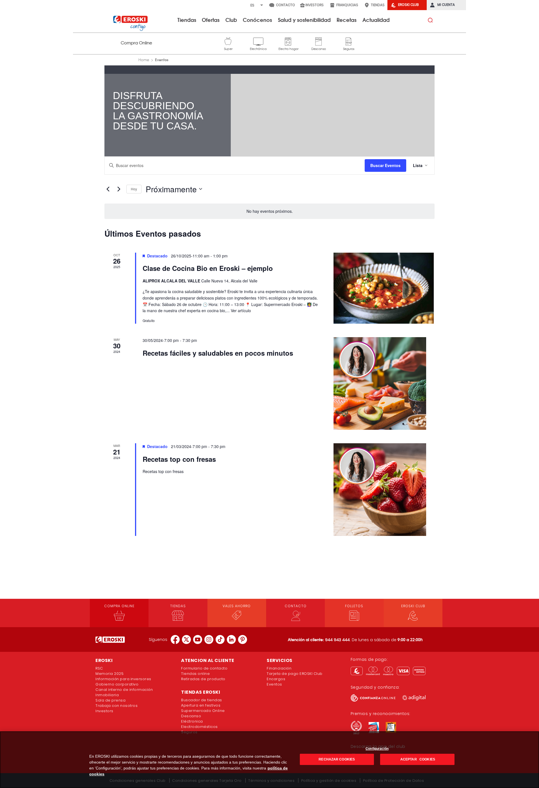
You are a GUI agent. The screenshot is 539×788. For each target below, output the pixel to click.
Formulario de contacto (204, 668)
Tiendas (186, 19)
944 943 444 (337, 640)
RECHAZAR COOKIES (337, 759)
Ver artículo (241, 310)
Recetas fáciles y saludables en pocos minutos (218, 353)
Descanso (318, 41)
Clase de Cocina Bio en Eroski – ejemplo (208, 268)
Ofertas (211, 19)
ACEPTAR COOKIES (417, 759)
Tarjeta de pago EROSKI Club (295, 673)
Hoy (134, 188)
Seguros (349, 41)
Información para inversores (123, 679)
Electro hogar (288, 41)
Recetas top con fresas (179, 459)
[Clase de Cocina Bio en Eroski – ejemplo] (384, 288)
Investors (104, 711)
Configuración (377, 749)
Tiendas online (195, 673)
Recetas (347, 19)
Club (231, 19)
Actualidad (376, 19)
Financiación (279, 668)
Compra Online (136, 43)
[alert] (269, 211)
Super (228, 41)
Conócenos (257, 19)
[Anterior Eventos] (107, 189)
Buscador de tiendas (201, 700)
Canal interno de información (124, 689)
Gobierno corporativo (116, 684)
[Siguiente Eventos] (118, 189)
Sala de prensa (110, 700)
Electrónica (258, 41)
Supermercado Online (203, 710)
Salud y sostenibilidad (304, 19)
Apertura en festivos (200, 705)
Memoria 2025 (109, 673)
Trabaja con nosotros (116, 705)
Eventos (274, 684)
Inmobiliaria (107, 695)
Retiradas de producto (203, 679)
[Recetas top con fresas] (384, 489)
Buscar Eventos (385, 165)
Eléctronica (192, 721)
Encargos (276, 679)
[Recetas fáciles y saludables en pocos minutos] (384, 383)
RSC (99, 668)
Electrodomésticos (199, 726)
